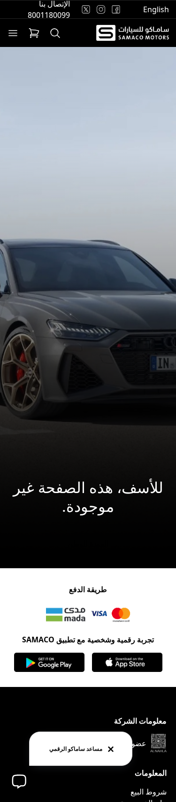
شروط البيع (148, 792)
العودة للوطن (88, 544)
